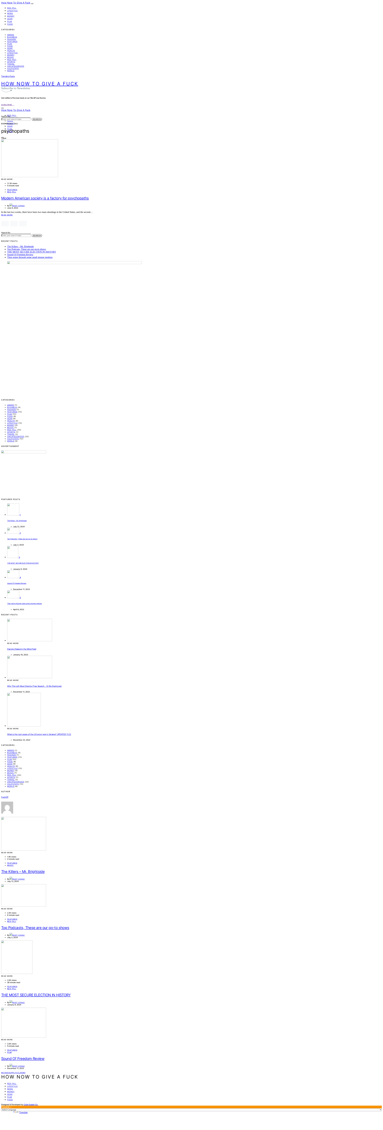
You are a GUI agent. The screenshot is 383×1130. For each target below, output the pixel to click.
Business (12, 37)
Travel (11, 64)
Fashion (11, 39)
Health (11, 50)
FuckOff (4, 797)
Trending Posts (8, 76)
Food (10, 24)
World (11, 71)
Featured (12, 41)
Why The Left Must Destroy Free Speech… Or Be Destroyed (34, 686)
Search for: (6, 116)
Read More (7, 215)
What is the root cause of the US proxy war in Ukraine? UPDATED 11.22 (39, 734)
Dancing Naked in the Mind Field (21, 649)
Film (9, 21)
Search (37, 119)
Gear (10, 19)
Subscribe (7, 105)
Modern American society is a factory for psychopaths (45, 198)
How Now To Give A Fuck (15, 2)
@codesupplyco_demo (13, 1073)
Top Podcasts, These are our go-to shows (26, 249)
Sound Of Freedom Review (20, 254)
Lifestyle (12, 11)
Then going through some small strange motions (30, 257)
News (10, 13)
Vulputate (13, 68)
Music (10, 57)
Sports (11, 62)
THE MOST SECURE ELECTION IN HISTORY (31, 252)
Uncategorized (15, 66)
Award (10, 35)
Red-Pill (11, 8)
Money (11, 16)
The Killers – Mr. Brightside (20, 246)
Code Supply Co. (31, 1104)
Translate (23, 1112)
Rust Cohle (18, 206)
